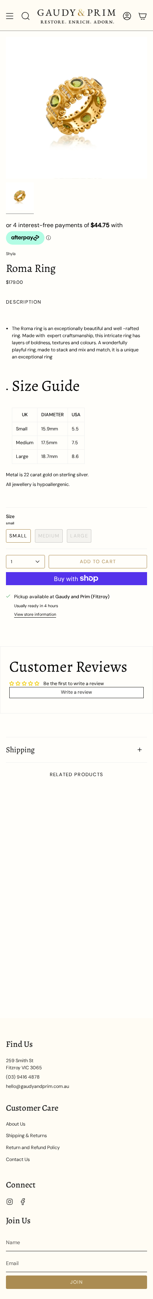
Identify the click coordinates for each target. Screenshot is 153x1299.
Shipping (20, 749)
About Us (15, 1124)
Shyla (11, 253)
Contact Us (18, 1159)
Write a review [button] (76, 692)
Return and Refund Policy (33, 1148)
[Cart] (142, 16)
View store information (35, 614)
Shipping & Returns (26, 1136)
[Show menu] (9, 16)
